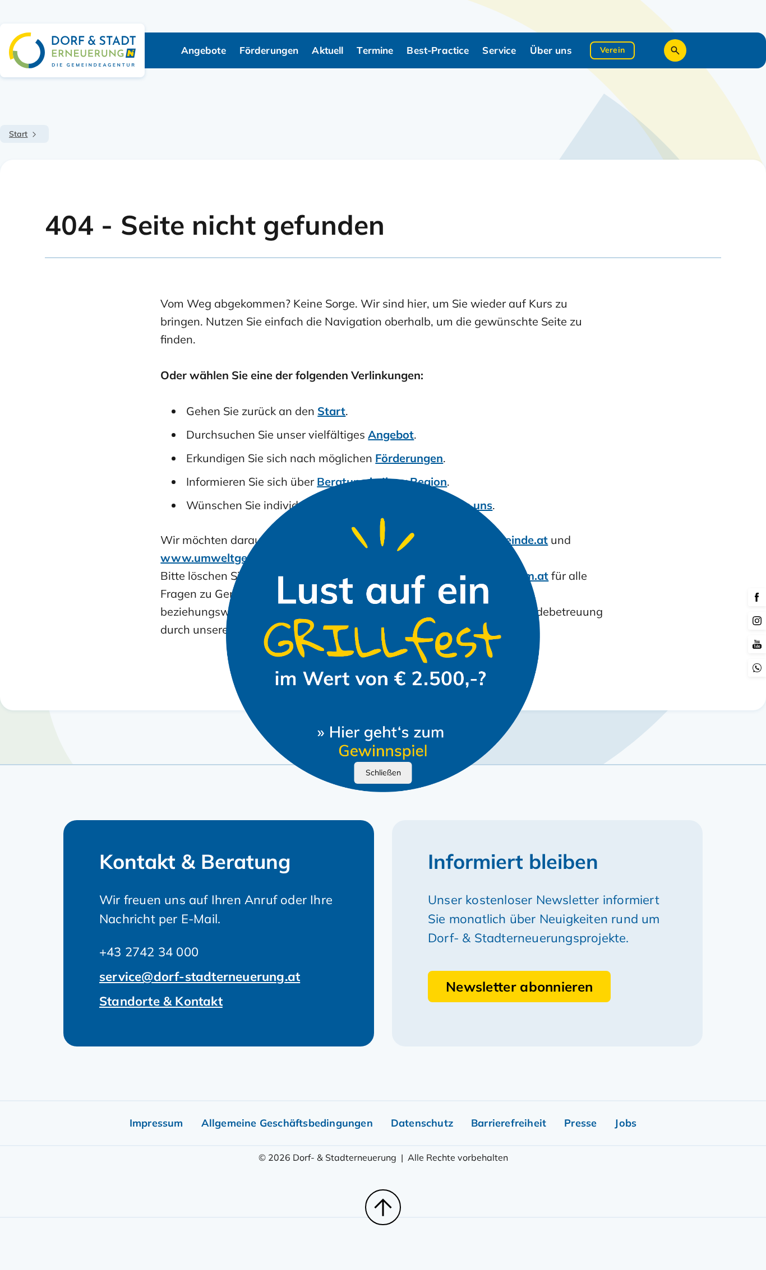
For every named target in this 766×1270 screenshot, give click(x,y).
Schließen (383, 772)
